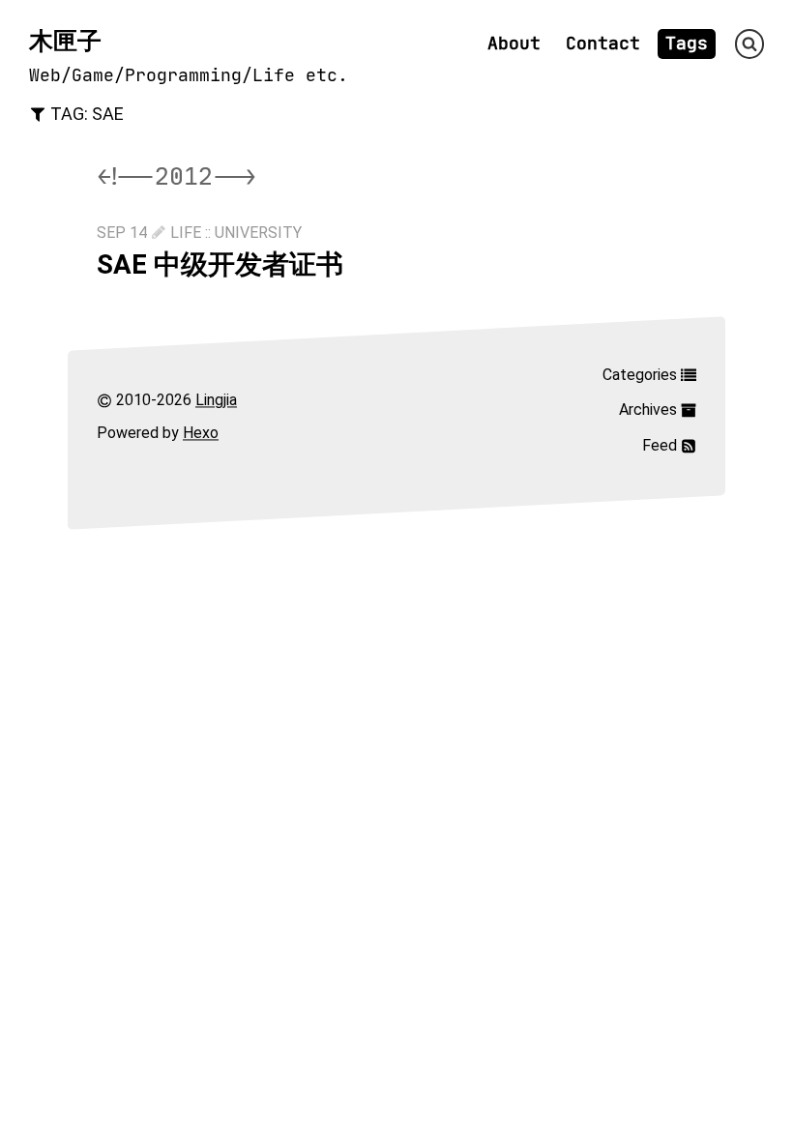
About (514, 43)
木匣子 (65, 41)
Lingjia (216, 400)
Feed (661, 445)
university (258, 232)
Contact (603, 43)
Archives (650, 409)
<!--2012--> (176, 176)
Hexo (201, 433)
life (185, 232)
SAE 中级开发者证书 (220, 264)
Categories (641, 375)
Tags (686, 43)
